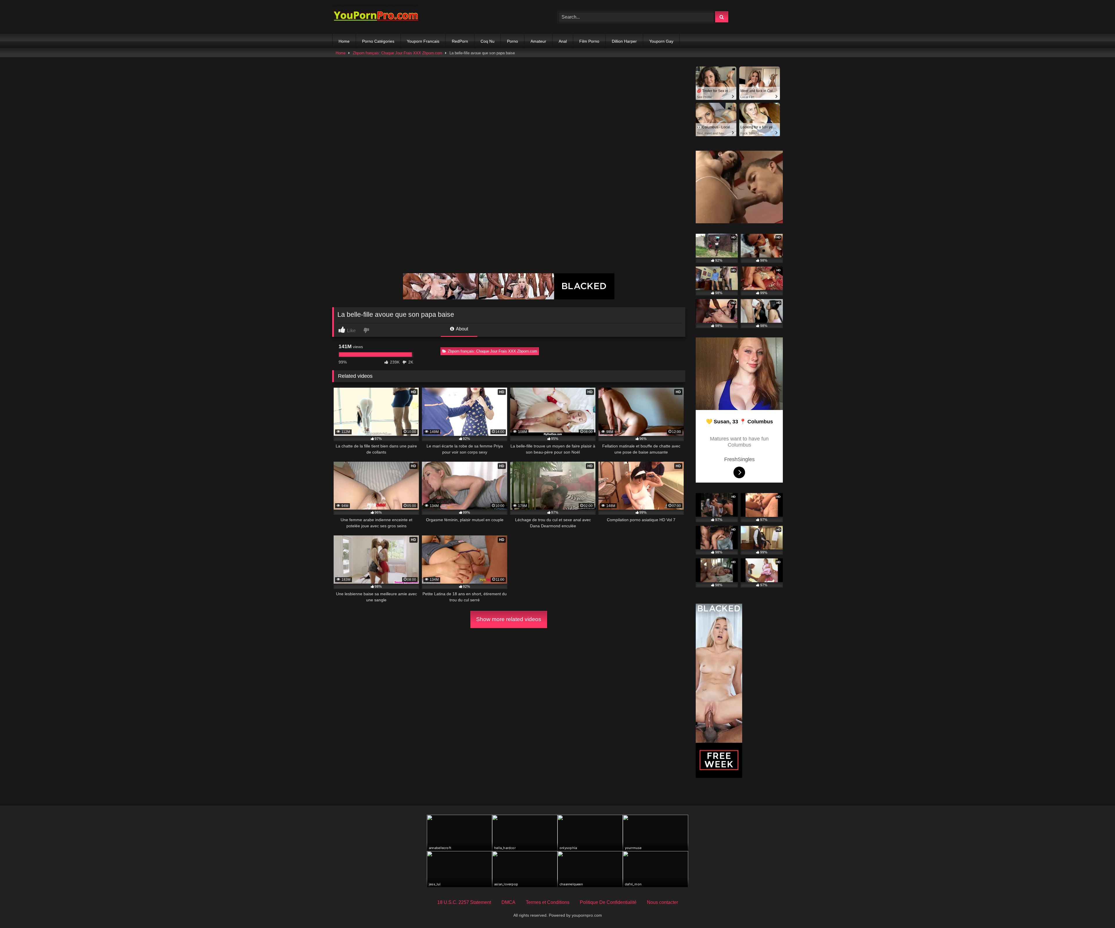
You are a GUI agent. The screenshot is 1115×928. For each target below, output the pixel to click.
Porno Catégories (378, 41)
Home (344, 41)
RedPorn (460, 41)
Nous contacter (662, 902)
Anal (563, 41)
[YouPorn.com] (375, 17)
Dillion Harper (624, 41)
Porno (512, 41)
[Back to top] (1097, 910)
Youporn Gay (661, 41)
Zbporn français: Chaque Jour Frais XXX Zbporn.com (397, 53)
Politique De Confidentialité (608, 902)
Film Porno (589, 41)
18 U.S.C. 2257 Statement (464, 902)
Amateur (538, 41)
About (461, 328)
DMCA (508, 902)
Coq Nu (487, 41)
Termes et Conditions (547, 902)
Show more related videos (508, 619)
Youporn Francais (423, 41)
